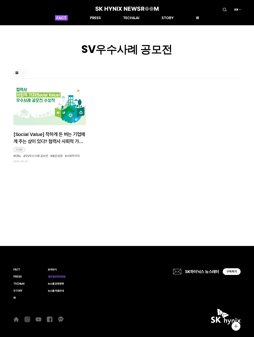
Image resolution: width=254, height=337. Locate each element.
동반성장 (57, 156)
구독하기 (231, 271)
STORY (168, 18)
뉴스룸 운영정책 (56, 283)
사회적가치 (73, 156)
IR (197, 18)
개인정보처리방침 (56, 276)
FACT (61, 18)
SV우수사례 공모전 (36, 156)
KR (236, 9)
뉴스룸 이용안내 (56, 290)
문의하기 (52, 269)
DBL (18, 156)
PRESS (95, 18)
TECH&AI (131, 18)
